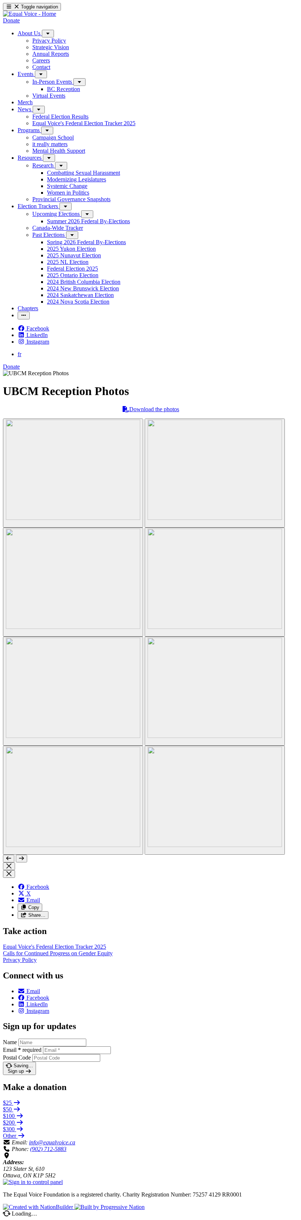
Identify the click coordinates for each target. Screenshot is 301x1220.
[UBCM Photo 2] (215, 473)
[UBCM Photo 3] (73, 582)
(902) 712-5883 (48, 1149)
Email (22, 1050)
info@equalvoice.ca (52, 1142)
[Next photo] (21, 858)
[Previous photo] (8, 858)
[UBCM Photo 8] (215, 800)
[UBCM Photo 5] (73, 691)
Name (10, 1042)
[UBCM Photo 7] (73, 800)
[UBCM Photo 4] (215, 582)
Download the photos (154, 409)
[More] (48, 33)
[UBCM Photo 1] (73, 473)
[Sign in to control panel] (33, 1182)
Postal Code (17, 1057)
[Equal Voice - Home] (29, 14)
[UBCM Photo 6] (215, 691)
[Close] (9, 866)
